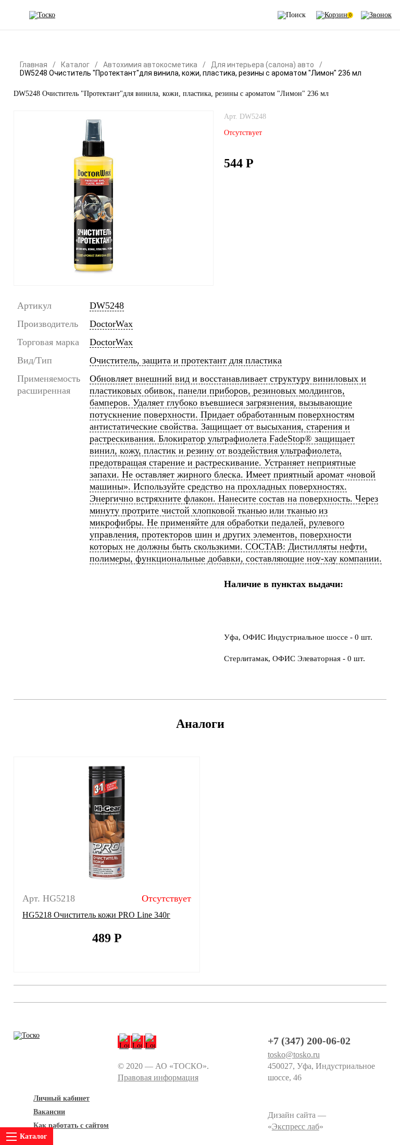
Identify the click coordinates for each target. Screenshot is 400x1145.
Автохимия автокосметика (150, 64)
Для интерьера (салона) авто (262, 64)
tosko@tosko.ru (294, 1054)
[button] (7, 864)
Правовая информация (158, 1077)
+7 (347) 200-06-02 (309, 1041)
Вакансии (49, 1112)
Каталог (75, 64)
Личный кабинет (61, 1098)
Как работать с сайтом (71, 1125)
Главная (33, 64)
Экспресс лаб (295, 1126)
